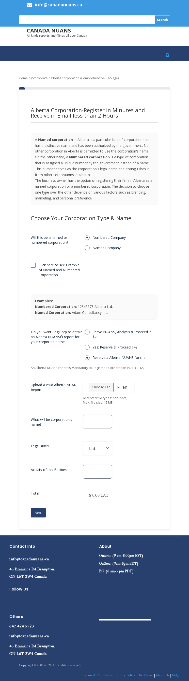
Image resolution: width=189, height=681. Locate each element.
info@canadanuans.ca (29, 558)
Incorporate (39, 78)
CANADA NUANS (49, 30)
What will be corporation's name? (51, 422)
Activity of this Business (49, 469)
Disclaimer (145, 674)
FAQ (175, 674)
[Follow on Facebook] (13, 601)
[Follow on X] (23, 601)
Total (35, 493)
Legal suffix (40, 446)
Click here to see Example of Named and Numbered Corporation (59, 270)
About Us (162, 674)
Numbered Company (109, 237)
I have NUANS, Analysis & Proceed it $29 (122, 334)
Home (23, 78)
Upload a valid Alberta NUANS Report (55, 387)
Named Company (107, 247)
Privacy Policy (125, 674)
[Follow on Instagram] (33, 601)
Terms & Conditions (98, 674)
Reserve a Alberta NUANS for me (119, 357)
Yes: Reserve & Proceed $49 (115, 347)
